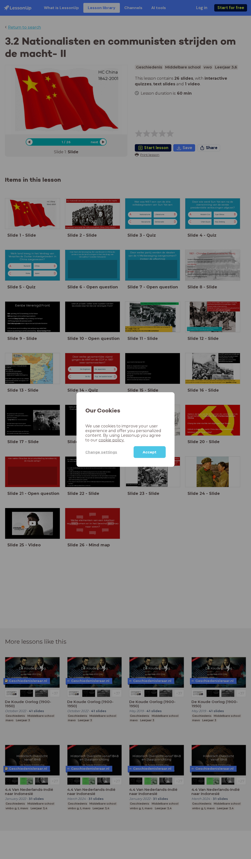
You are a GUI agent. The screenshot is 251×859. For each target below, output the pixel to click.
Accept (149, 452)
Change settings (101, 452)
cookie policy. (111, 440)
